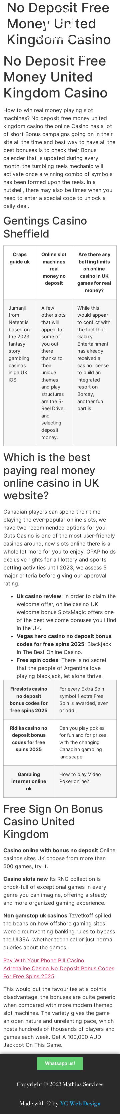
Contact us (74, 56)
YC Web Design (80, 1103)
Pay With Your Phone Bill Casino (43, 960)
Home (41, 56)
